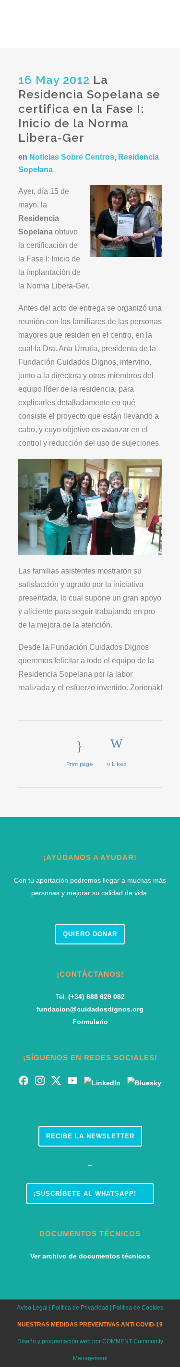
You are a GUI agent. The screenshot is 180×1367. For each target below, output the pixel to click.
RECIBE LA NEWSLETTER (90, 1136)
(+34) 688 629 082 (96, 996)
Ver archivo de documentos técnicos (90, 1256)
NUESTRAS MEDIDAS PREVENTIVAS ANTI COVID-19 (90, 1324)
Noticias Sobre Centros (71, 157)
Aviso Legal (32, 1307)
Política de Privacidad (79, 1307)
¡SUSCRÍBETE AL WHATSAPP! (85, 1193)
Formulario (90, 1021)
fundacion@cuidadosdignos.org (90, 1009)
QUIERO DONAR (90, 934)
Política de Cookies (138, 1307)
